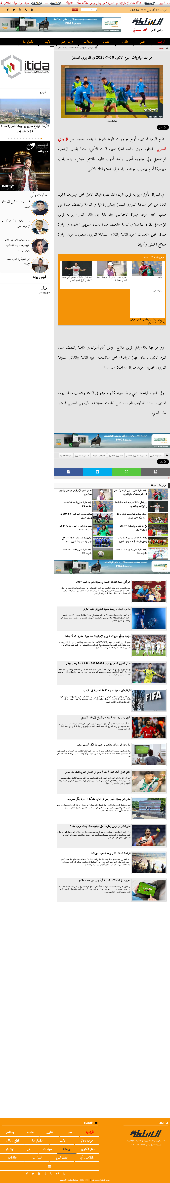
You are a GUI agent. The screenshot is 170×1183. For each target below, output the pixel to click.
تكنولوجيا (28, 42)
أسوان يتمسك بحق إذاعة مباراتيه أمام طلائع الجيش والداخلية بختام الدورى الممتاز (77, 539)
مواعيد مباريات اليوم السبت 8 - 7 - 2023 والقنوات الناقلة (131, 551)
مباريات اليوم (157, 290)
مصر (142, 42)
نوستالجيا (88, 42)
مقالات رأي (38, 195)
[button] (41, 138)
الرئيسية (161, 42)
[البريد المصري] (25, 166)
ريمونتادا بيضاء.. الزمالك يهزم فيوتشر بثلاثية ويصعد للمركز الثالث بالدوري (132, 516)
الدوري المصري (115, 455)
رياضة (161, 48)
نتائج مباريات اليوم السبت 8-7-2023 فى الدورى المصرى (132, 528)
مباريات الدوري (81, 455)
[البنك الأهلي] (112, 442)
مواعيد (160, 277)
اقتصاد (106, 42)
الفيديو (43, 92)
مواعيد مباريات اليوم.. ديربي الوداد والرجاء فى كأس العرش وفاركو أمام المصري (130, 492)
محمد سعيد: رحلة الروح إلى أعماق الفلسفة (15, 204)
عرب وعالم (67, 42)
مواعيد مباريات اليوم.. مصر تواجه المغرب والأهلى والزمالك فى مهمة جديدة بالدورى (132, 539)
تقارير (125, 42)
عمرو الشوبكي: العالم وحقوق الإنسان (18, 262)
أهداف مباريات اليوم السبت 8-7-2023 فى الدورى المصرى (76, 516)
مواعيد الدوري (98, 455)
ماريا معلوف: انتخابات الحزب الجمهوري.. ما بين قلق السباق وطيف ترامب (17, 245)
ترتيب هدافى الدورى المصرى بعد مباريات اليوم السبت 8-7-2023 (75, 528)
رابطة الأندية (65, 455)
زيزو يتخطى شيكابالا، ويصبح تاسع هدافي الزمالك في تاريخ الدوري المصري (77, 279)
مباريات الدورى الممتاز (136, 455)
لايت (47, 42)
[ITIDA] (25, 66)
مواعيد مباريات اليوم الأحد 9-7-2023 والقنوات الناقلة (77, 504)
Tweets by (44, 292)
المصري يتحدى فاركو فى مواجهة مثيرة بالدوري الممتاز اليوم (112, 279)
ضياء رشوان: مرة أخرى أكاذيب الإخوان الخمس (16, 223)
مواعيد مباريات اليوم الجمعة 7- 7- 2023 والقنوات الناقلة (77, 551)
